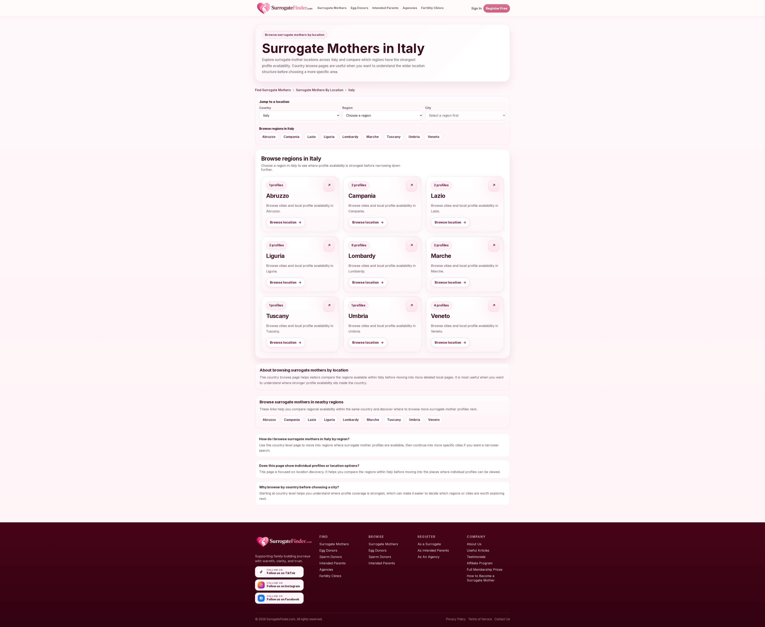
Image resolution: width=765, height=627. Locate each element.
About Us (474, 544)
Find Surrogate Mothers (273, 90)
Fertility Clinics (432, 8)
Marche (372, 137)
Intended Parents (385, 8)
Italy (351, 90)
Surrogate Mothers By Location (319, 90)
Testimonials (476, 557)
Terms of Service (480, 619)
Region (347, 107)
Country (265, 107)
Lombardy (350, 137)
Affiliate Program (479, 563)
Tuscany (394, 137)
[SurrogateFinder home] (289, 8)
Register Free (496, 8)
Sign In (476, 8)
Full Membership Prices (484, 569)
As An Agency (428, 557)
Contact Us (502, 619)
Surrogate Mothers (332, 8)
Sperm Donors (330, 557)
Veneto (433, 137)
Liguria (329, 137)
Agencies (410, 8)
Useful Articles (478, 550)
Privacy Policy (456, 619)
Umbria (414, 137)
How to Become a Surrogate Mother (481, 578)
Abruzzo (269, 137)
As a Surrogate (429, 544)
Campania (291, 137)
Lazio (311, 137)
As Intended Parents (433, 550)
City (428, 107)
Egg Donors (359, 8)
